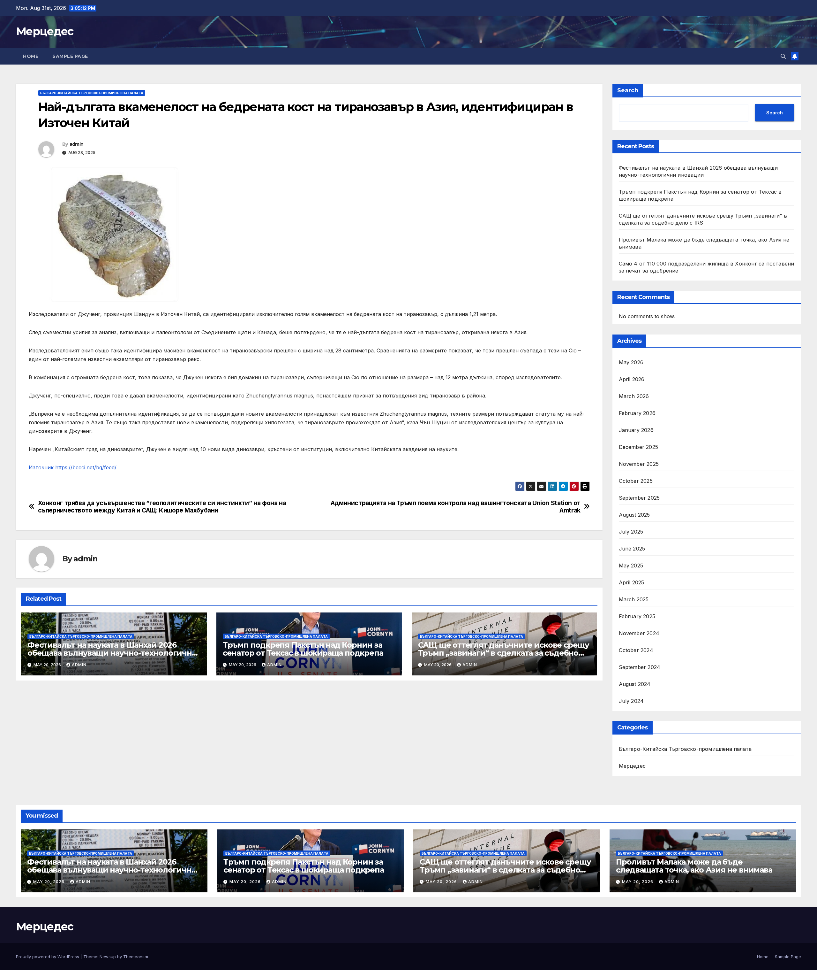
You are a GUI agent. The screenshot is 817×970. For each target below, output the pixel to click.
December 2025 (638, 447)
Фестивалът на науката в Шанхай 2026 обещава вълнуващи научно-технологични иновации (112, 653)
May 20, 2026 (49, 881)
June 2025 (632, 548)
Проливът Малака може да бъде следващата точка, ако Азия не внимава (694, 865)
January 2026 (636, 430)
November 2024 (639, 633)
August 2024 (635, 684)
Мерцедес (44, 31)
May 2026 (631, 362)
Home (30, 56)
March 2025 (634, 599)
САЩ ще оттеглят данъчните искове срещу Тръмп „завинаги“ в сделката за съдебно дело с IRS (503, 653)
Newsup (108, 956)
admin (77, 144)
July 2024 (631, 701)
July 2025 (631, 531)
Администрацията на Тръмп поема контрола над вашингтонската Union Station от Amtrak (456, 506)
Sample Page (70, 56)
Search (627, 90)
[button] (783, 56)
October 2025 (636, 481)
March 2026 (634, 396)
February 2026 (637, 413)
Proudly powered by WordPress (48, 956)
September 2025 (639, 498)
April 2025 (631, 582)
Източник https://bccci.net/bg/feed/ (72, 467)
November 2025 (639, 464)
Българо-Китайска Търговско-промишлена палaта (91, 93)
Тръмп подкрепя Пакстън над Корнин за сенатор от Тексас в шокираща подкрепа (303, 649)
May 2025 (631, 565)
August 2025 (634, 515)
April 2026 (632, 379)
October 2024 (636, 650)
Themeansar (135, 956)
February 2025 (637, 616)
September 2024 (640, 667)
